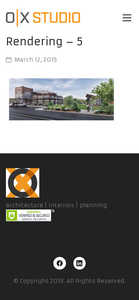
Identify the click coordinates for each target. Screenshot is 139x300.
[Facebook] (59, 263)
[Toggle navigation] (127, 18)
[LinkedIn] (79, 263)
